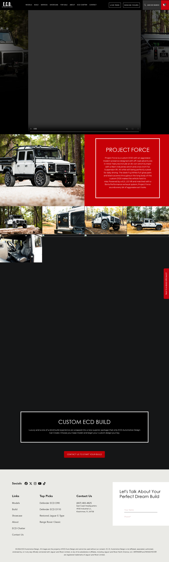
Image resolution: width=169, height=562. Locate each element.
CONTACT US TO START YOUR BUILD (84, 454)
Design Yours (131, 5)
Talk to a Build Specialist (166, 283)
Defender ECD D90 (50, 503)
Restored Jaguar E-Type (52, 515)
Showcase (17, 515)
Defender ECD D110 (50, 509)
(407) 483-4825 (86, 503)
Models (16, 503)
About (15, 522)
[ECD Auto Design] (7, 9)
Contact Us (18, 534)
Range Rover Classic (50, 522)
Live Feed (115, 5)
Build (14, 509)
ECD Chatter (18, 528)
